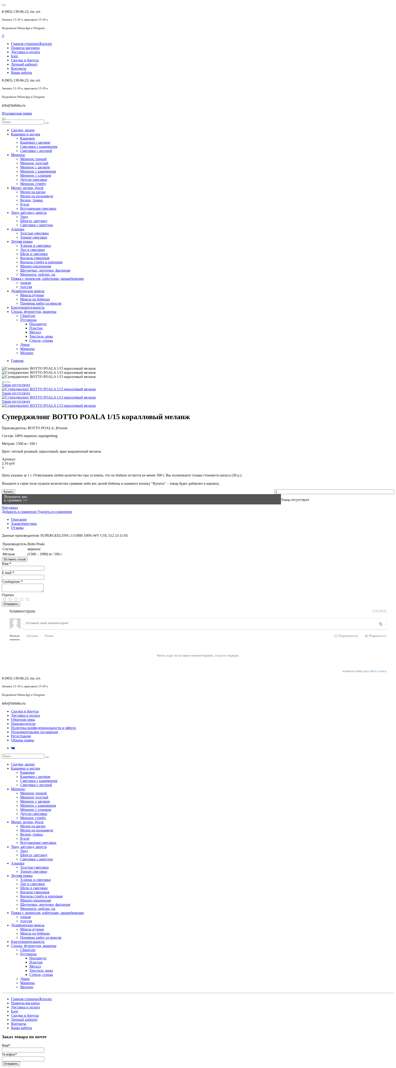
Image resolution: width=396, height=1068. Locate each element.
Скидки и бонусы (25, 60)
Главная (17, 361)
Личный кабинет (24, 64)
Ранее (49, 635)
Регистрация (21, 736)
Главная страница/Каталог (31, 44)
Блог (14, 56)
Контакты (18, 68)
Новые (14, 635)
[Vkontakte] (13, 748)
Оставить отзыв (15, 559)
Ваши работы (21, 72)
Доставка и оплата (25, 52)
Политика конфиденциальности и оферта (43, 728)
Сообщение (12, 582)
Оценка (8, 595)
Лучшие (32, 635)
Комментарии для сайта (365, 671)
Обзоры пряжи (22, 740)
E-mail (8, 573)
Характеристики (24, 524)
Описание (19, 519)
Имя (6, 564)
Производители (23, 724)
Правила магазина (25, 48)
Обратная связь (23, 719)
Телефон (9, 1054)
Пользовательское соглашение (34, 732)
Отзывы (17, 528)
